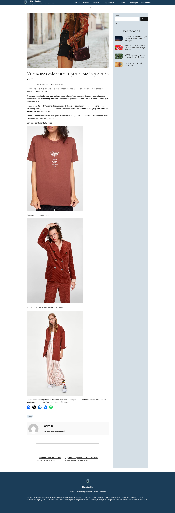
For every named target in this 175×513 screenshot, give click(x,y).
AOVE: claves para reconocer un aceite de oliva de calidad (135, 56)
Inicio (77, 3)
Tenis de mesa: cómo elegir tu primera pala (136, 64)
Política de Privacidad (76, 491)
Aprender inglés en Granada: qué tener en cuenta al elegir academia (135, 48)
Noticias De (35, 1)
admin (53, 84)
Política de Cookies (91, 491)
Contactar (102, 491)
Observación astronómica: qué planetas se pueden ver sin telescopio (136, 38)
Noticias (60, 84)
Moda (29, 416)
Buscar (117, 15)
